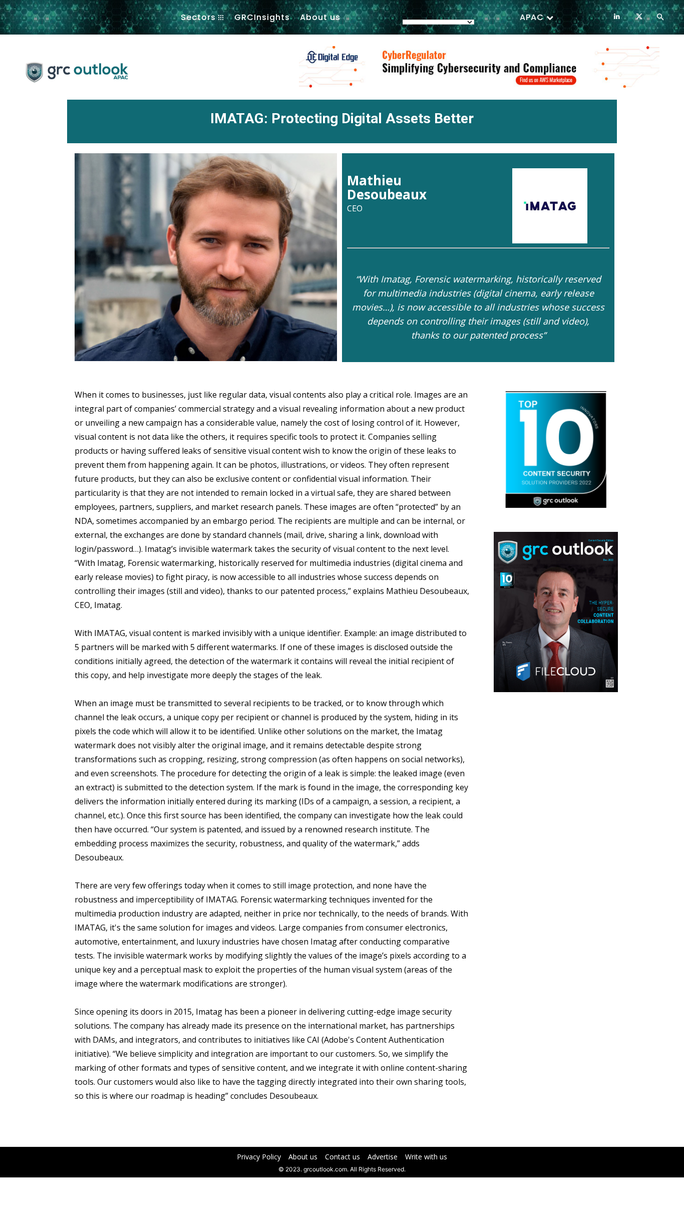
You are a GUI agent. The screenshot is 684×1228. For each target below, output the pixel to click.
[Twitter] (639, 17)
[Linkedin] (616, 17)
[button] (660, 18)
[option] (479, 72)
